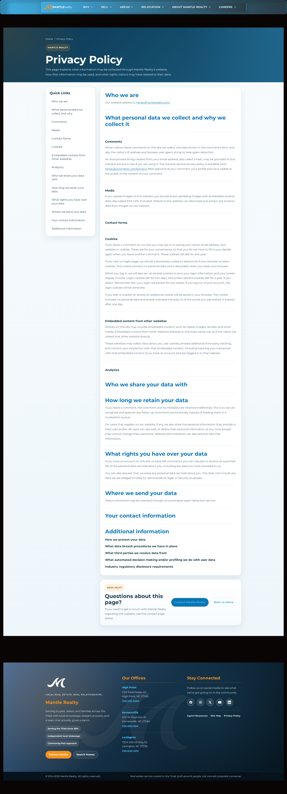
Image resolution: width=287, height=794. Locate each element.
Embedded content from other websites (68, 157)
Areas (125, 7)
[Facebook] (191, 702)
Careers (225, 7)
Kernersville (130, 712)
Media (56, 130)
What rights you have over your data (69, 201)
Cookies (57, 146)
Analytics (58, 167)
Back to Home (224, 602)
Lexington (129, 737)
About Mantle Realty (189, 7)
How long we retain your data (68, 189)
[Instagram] (200, 702)
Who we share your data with (68, 177)
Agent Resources (197, 715)
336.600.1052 (130, 751)
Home (49, 38)
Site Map (216, 715)
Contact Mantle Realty (190, 602)
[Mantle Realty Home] (58, 683)
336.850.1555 (130, 726)
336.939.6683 (130, 701)
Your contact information (68, 220)
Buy (86, 7)
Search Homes (86, 754)
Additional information (67, 228)
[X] (210, 702)
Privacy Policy (232, 715)
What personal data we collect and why (67, 111)
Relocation (150, 7)
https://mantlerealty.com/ (153, 102)
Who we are (60, 101)
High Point (129, 687)
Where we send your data (69, 211)
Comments (59, 121)
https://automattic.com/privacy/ (125, 168)
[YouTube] (220, 702)
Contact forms (61, 138)
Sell (104, 7)
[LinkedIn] (229, 702)
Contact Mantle (58, 754)
